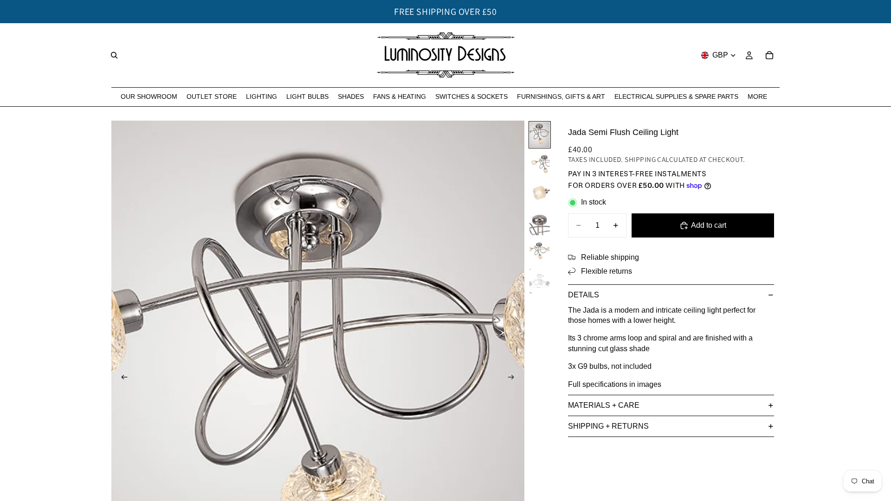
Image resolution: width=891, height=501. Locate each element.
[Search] (114, 55)
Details (583, 295)
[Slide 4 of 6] (539, 222)
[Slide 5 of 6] (539, 251)
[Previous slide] (121, 378)
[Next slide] (514, 378)
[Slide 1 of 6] (539, 135)
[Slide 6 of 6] (539, 281)
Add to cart (708, 225)
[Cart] (769, 55)
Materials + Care (603, 405)
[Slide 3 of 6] (539, 193)
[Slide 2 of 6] (539, 164)
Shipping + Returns (608, 426)
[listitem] (757, 96)
